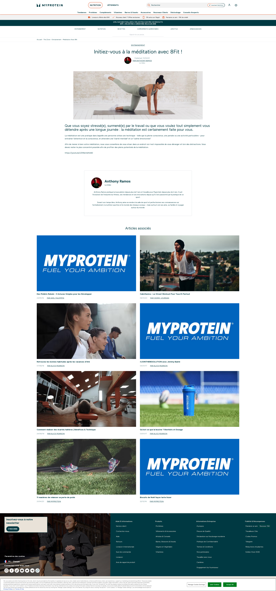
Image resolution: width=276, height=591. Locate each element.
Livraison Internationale (125, 547)
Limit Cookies (214, 584)
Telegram (248, 542)
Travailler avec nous (204, 557)
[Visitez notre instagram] (6, 570)
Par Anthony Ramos (142, 61)
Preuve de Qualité (203, 531)
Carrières (200, 562)
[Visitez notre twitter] (27, 570)
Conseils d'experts (191, 12)
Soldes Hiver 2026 (252, 552)
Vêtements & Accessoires (166, 531)
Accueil (39, 39)
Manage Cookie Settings (196, 584)
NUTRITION (95, 5)
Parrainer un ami (257, 526)
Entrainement (80, 29)
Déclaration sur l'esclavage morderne (211, 536)
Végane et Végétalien (164, 547)
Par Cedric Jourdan (159, 298)
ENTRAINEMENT (138, 45)
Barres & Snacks (131, 12)
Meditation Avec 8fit (70, 39)
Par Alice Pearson (56, 366)
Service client (121, 526)
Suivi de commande (123, 552)
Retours (119, 542)
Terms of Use (19, 589)
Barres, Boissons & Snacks (166, 542)
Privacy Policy (7, 589)
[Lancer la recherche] (148, 5)
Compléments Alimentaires (147, 29)
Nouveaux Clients (160, 12)
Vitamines (118, 12)
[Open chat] (37, 570)
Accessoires (146, 12)
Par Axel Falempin (55, 298)
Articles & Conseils (163, 536)
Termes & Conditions (205, 547)
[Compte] (229, 5)
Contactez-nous (122, 531)
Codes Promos (251, 536)
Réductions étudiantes (254, 547)
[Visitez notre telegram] (32, 570)
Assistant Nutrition (217, 5)
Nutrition (102, 29)
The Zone (46, 39)
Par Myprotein (54, 501)
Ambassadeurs (196, 29)
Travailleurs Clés (251, 531)
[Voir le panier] (236, 5)
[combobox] (186, 5)
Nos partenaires (203, 552)
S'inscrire (12, 529)
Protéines (93, 12)
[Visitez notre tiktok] (17, 570)
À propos (200, 526)
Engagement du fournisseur (207, 567)
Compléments (105, 12)
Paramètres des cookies (15, 556)
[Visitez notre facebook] (11, 570)
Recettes (121, 29)
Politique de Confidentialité (207, 542)
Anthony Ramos (117, 181)
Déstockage (176, 12)
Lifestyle (174, 29)
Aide (117, 536)
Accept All (229, 584)
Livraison (119, 557)
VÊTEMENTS (113, 5)
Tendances (81, 12)
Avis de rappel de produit (125, 562)
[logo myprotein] (50, 5)
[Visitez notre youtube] (22, 570)
